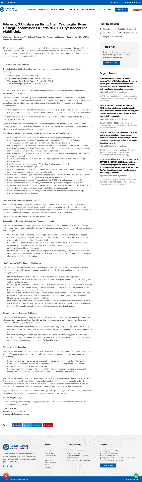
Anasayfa (32, 9)
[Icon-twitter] (7, 466)
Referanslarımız (88, 9)
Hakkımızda (43, 9)
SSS (99, 9)
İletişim (107, 9)
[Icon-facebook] (3, 466)
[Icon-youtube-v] (11, 466)
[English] (137, 9)
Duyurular (74, 9)
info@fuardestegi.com (20, 414)
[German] (140, 9)
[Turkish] (134, 9)
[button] (17, 425)
